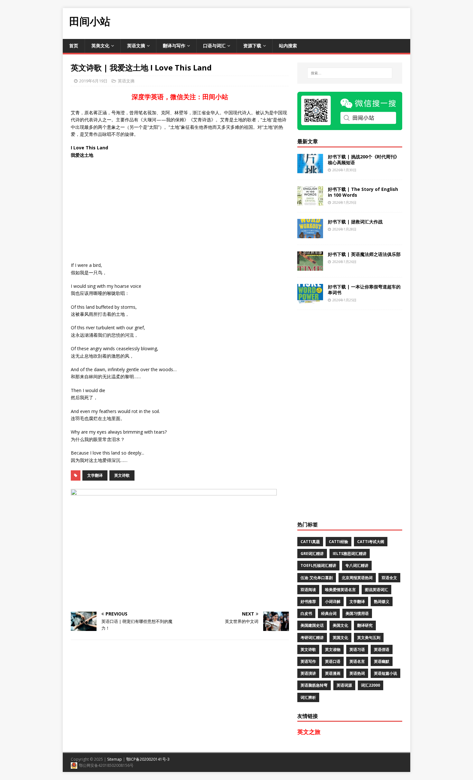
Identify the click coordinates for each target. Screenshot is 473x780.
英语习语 (357, 649)
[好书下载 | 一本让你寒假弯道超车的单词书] (310, 299)
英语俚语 (381, 649)
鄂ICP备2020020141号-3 (148, 759)
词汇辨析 (308, 697)
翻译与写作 (174, 45)
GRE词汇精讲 (312, 553)
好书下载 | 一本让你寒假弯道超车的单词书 (364, 290)
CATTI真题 (310, 541)
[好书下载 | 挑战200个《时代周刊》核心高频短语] (310, 169)
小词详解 (332, 601)
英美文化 (100, 45)
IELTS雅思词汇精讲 (349, 553)
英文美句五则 (368, 637)
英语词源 (344, 685)
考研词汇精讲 (312, 637)
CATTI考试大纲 (370, 541)
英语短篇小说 (385, 673)
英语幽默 (381, 661)
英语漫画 (332, 673)
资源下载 (252, 45)
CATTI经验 (338, 541)
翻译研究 (365, 625)
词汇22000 (370, 685)
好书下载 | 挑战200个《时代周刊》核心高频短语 (363, 159)
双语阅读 (308, 589)
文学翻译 (95, 475)
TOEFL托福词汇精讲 (318, 565)
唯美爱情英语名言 (340, 589)
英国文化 (340, 637)
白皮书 (306, 613)
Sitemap (114, 759)
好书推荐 (308, 601)
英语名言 (357, 661)
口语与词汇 (214, 45)
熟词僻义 (381, 601)
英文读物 (332, 649)
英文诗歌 (122, 475)
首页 (73, 45)
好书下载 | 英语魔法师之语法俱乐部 (364, 254)
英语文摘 (136, 45)
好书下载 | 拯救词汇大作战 (355, 222)
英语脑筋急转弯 (314, 685)
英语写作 (308, 661)
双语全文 (389, 577)
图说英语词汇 (376, 589)
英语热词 (357, 673)
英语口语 (332, 661)
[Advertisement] (293, 22)
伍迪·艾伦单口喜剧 (317, 577)
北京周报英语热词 (357, 577)
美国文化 (340, 625)
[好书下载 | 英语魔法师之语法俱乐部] (310, 267)
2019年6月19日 (93, 81)
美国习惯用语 (357, 613)
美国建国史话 (312, 625)
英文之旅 (308, 732)
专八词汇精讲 (356, 565)
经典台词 (329, 613)
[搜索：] (349, 73)
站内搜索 (288, 45)
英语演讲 (308, 673)
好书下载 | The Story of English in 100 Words (363, 192)
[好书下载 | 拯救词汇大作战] (310, 234)
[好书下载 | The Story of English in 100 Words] (310, 202)
